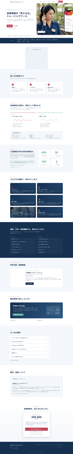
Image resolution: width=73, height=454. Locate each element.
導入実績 (53, 1)
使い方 (41, 1)
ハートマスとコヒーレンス (51, 444)
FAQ (56, 1)
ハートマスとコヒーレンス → (14, 167)
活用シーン (44, 1)
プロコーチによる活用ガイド (59, 446)
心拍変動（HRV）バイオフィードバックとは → (17, 165)
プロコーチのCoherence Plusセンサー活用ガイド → (20, 393)
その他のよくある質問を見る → (14, 360)
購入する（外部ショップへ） (36, 429)
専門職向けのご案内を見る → (18, 314)
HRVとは (49, 1)
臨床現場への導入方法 (60, 444)
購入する (60, 1)
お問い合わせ (41, 431)
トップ (35, 444)
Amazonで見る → (30, 283)
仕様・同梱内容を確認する (34, 431)
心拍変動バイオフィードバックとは (42, 444)
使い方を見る (16, 25)
